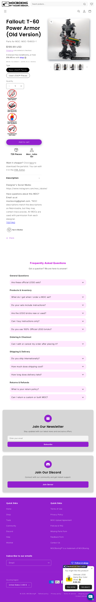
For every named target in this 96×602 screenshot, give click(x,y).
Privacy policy (56, 594)
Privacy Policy (56, 514)
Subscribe (48, 444)
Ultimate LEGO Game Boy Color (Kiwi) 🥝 (80, 577)
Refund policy (43, 594)
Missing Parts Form (58, 531)
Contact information (83, 596)
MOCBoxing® (31, 594)
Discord (9, 531)
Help (8, 537)
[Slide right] (87, 67)
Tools (8, 520)
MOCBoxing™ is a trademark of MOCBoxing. (69, 548)
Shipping (9, 50)
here (31, 163)
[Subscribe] (48, 563)
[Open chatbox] (90, 596)
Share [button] (11, 238)
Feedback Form (57, 537)
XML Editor (19, 170)
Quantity (9, 81)
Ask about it (85, 587)
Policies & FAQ (56, 526)
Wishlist (9, 543)
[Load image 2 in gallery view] (65, 67)
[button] (5, 11)
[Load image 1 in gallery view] (57, 67)
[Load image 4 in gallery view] (80, 67)
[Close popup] (91, 568)
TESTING (10, 222)
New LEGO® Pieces (18, 70)
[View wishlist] (91, 4)
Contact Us (55, 543)
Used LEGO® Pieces (18, 75)
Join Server (48, 484)
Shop (8, 514)
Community (11, 526)
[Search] (84, 4)
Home (8, 509)
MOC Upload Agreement (61, 520)
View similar (71, 587)
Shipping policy (84, 594)
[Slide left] (51, 67)
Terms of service (70, 594)
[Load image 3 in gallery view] (72, 67)
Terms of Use (56, 509)
